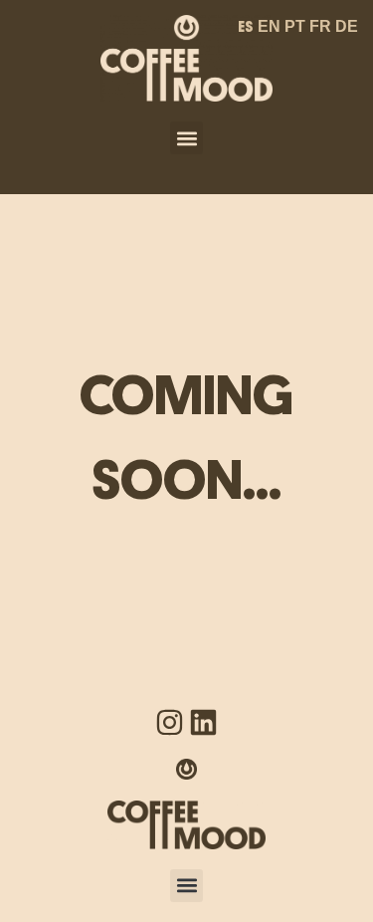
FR (320, 26)
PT (294, 26)
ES (246, 27)
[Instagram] (169, 722)
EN (269, 26)
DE (346, 26)
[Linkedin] (203, 722)
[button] (186, 137)
